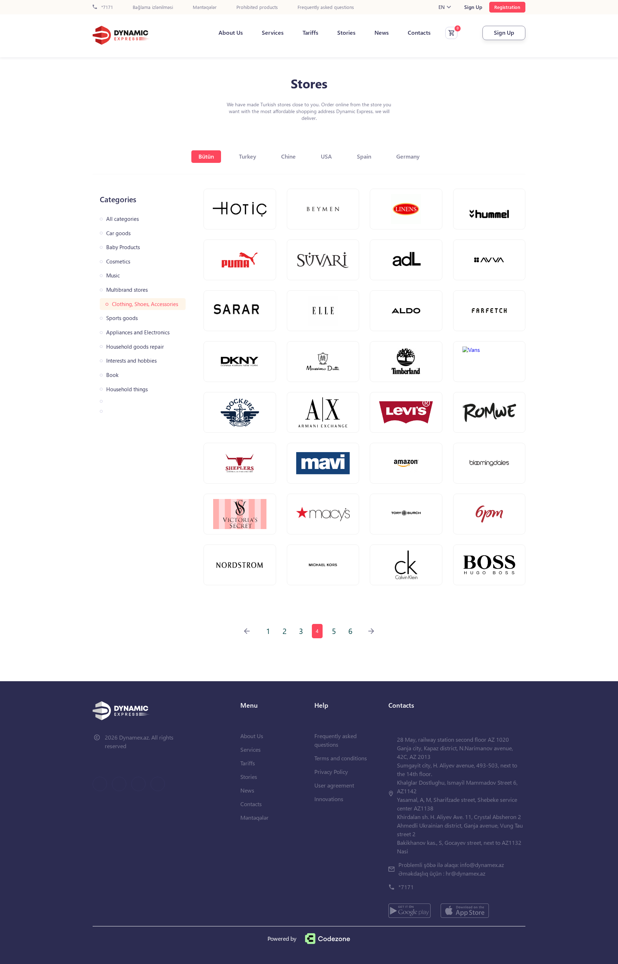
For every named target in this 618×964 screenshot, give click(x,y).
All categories (122, 218)
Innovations (328, 799)
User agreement (334, 785)
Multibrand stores (127, 289)
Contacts (419, 32)
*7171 (106, 7)
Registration (507, 7)
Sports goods (122, 318)
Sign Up (473, 7)
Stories (346, 32)
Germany (408, 156)
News (381, 32)
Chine (288, 156)
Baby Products (123, 247)
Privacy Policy (331, 771)
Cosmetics (118, 261)
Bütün (206, 156)
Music (113, 275)
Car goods (118, 233)
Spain (364, 156)
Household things (127, 389)
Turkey (247, 156)
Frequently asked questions (326, 7)
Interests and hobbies (131, 360)
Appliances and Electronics (138, 332)
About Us (231, 32)
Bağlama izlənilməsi (153, 7)
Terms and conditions (340, 758)
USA (326, 156)
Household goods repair (135, 346)
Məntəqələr (205, 7)
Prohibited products (257, 7)
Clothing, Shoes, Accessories (145, 304)
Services (273, 32)
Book (112, 375)
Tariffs (310, 32)
